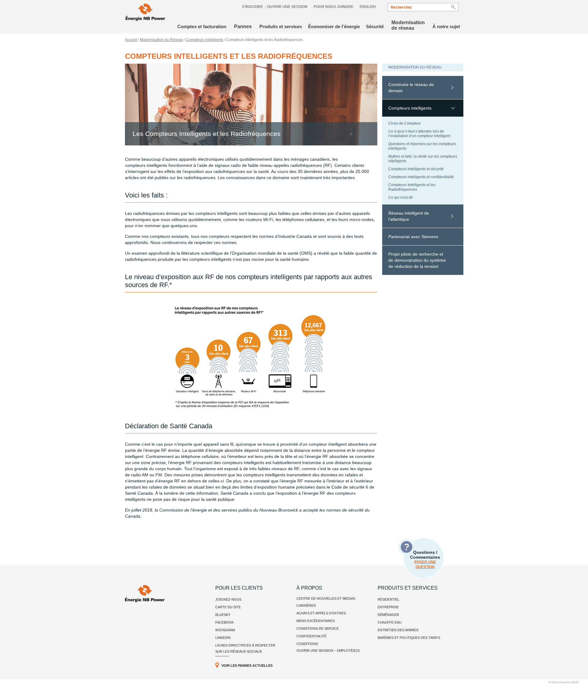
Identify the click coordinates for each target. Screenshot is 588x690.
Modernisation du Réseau (161, 40)
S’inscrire (252, 7)
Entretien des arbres (398, 630)
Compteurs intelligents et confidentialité (421, 177)
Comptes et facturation (201, 26)
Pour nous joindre (333, 7)
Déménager (388, 615)
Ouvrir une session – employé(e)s (328, 650)
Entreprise (388, 607)
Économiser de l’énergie (334, 26)
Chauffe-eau (389, 622)
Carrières (306, 605)
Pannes (243, 26)
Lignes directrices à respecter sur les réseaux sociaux (245, 648)
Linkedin (223, 637)
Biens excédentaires (315, 621)
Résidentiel (388, 599)
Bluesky (222, 615)
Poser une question (425, 564)
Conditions (307, 644)
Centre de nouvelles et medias (325, 598)
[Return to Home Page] (145, 13)
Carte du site (228, 607)
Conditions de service (317, 628)
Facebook (224, 622)
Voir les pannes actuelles (247, 665)
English (368, 7)
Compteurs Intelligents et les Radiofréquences (411, 187)
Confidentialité (311, 636)
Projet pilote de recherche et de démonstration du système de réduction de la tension (417, 260)
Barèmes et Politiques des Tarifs (409, 637)
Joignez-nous (228, 599)
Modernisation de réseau (408, 25)
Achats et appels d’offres (321, 613)
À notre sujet (446, 26)
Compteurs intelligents (204, 40)
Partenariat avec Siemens (413, 236)
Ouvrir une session (287, 7)
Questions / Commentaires (425, 559)
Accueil (131, 40)
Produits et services (280, 26)
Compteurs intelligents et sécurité (416, 169)
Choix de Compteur (404, 123)
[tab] (422, 87)
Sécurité (375, 26)
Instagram (225, 630)
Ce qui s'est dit (400, 197)
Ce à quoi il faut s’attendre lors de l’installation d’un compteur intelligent (419, 133)
